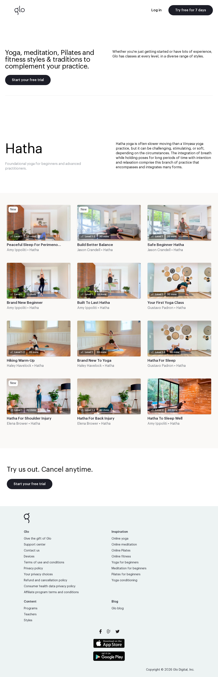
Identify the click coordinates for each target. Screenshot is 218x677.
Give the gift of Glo (37, 538)
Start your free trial (28, 80)
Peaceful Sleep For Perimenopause (38, 245)
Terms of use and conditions (44, 562)
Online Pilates (121, 550)
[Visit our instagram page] (109, 631)
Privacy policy (33, 568)
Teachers (30, 614)
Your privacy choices (38, 574)
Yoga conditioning (124, 580)
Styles (28, 620)
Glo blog (118, 608)
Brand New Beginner (25, 302)
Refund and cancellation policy (45, 580)
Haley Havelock (19, 365)
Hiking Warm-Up (21, 360)
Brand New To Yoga (94, 360)
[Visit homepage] (19, 10)
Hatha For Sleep (162, 360)
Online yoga (120, 538)
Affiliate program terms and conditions (51, 592)
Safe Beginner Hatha (166, 245)
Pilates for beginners (126, 574)
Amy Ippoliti (16, 250)
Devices (29, 556)
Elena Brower (17, 423)
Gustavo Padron (160, 308)
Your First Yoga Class (166, 302)
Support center (35, 544)
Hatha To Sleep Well (165, 418)
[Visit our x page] (117, 631)
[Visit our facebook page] (100, 631)
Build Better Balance (95, 245)
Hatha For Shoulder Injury (29, 418)
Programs (30, 608)
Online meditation (124, 544)
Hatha (34, 250)
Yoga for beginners (125, 562)
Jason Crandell (88, 250)
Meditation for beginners (129, 568)
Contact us (32, 550)
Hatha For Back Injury (95, 418)
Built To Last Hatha (93, 302)
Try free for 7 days (190, 10)
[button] (38, 230)
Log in (156, 10)
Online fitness (121, 556)
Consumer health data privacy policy (49, 586)
